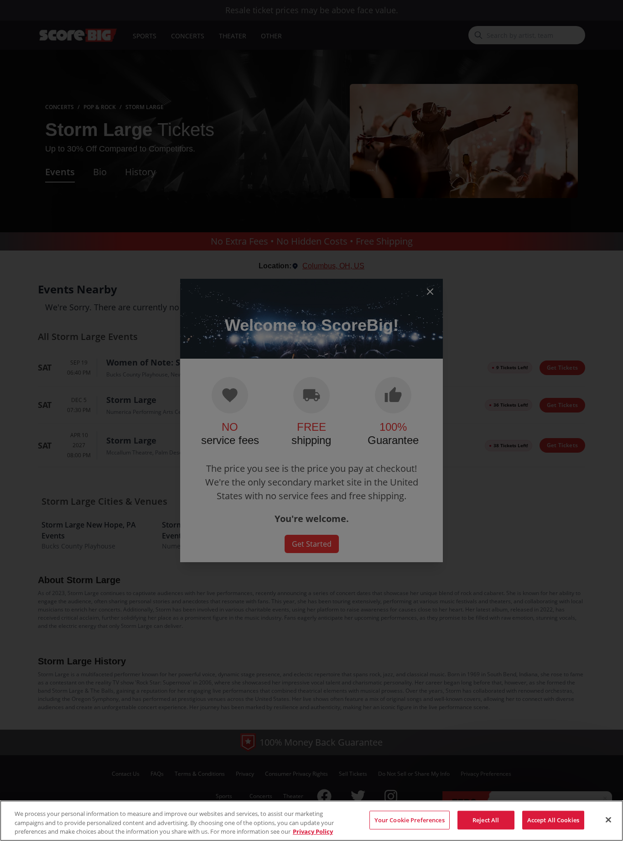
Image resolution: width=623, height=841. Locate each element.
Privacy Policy (313, 831)
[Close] (608, 820)
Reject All (485, 819)
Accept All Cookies (553, 819)
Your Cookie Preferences (409, 819)
